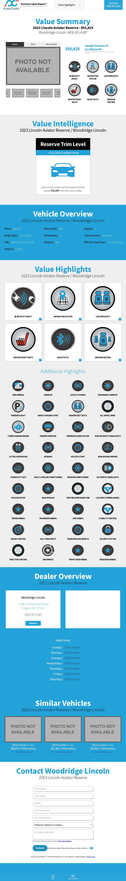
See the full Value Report (24, 752)
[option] (33, 66)
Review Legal (91, 857)
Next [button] (63, 67)
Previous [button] (3, 67)
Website (33, 623)
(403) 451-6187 (77, 32)
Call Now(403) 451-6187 (113, 4)
